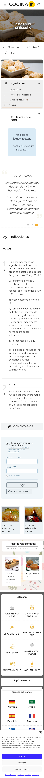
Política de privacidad (24, 775)
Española (12, 721)
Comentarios (23, 426)
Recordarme (15, 475)
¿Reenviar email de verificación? (16, 450)
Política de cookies (10, 775)
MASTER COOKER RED (32, 634)
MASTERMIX (11, 548)
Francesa (32, 721)
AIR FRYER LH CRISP (12, 615)
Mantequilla (20, 100)
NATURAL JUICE (32, 670)
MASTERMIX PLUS (12, 670)
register (26, 138)
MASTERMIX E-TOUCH (31, 652)
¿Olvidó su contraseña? (18, 447)
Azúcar (18, 90)
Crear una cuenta (19, 491)
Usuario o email (13, 458)
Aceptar (22, 756)
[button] (40, 733)
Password (11, 467)
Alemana (12, 706)
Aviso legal (35, 775)
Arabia (32, 706)
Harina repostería (23, 95)
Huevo (13, 105)
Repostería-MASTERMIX (28, 548)
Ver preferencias (22, 769)
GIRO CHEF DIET (12, 633)
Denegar (22, 763)
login (16, 138)
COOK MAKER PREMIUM (32, 615)
